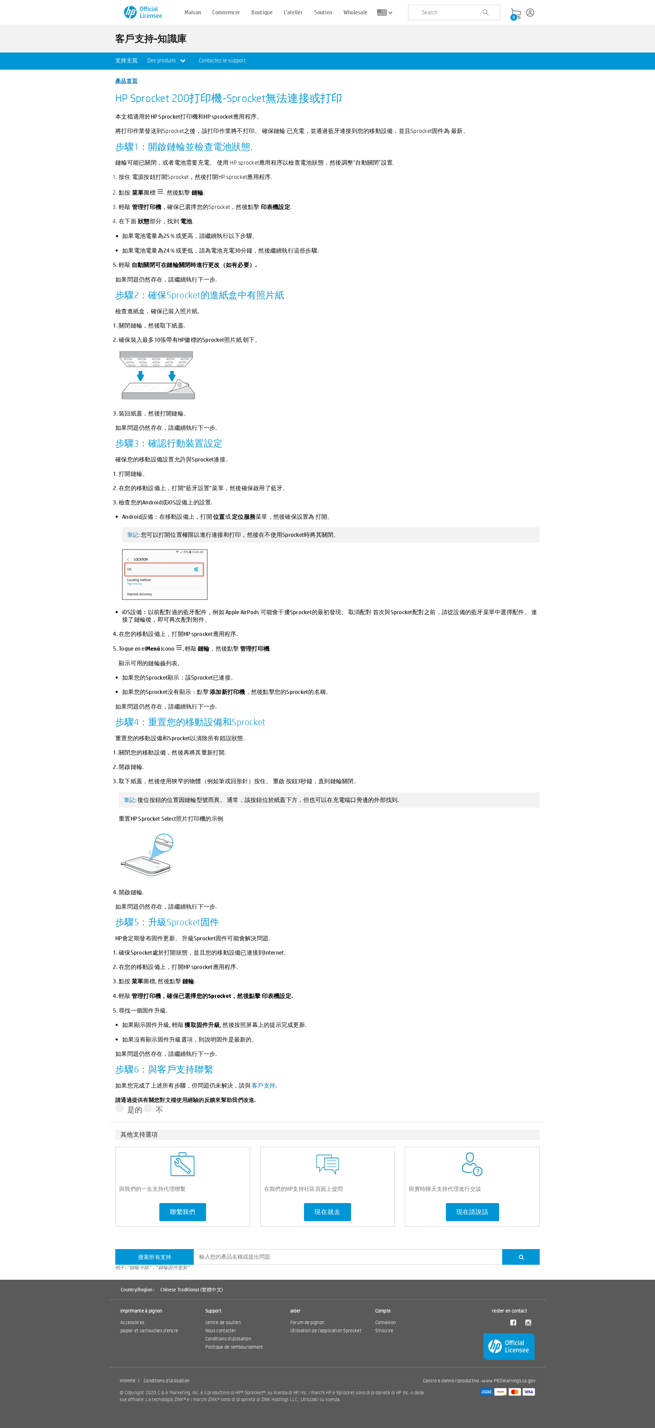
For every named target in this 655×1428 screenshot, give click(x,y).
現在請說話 (472, 1212)
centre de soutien (223, 1322)
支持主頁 (126, 60)
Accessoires (132, 1322)
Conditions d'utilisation (228, 1339)
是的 (135, 1109)
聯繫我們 (182, 1212)
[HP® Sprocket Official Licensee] (143, 12)
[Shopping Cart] (515, 14)
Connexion (385, 1322)
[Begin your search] (485, 12)
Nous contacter (220, 1330)
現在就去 (327, 1212)
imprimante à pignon (141, 1311)
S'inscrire (384, 1330)
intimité (127, 1381)
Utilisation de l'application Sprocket (326, 1330)
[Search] (521, 1257)
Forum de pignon (307, 1322)
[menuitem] (126, 61)
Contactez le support (222, 60)
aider (295, 1311)
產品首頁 (126, 81)
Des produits (162, 60)
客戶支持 (263, 1085)
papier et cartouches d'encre (149, 1330)
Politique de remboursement (234, 1347)
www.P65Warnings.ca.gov (508, 1381)
